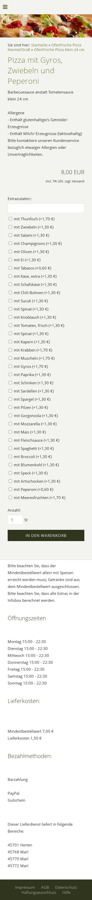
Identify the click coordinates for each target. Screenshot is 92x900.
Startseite (39, 45)
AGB (45, 887)
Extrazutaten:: (20, 198)
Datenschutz (66, 887)
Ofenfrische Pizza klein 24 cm (59, 49)
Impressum (25, 887)
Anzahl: (14, 510)
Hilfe (66, 892)
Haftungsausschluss (38, 892)
